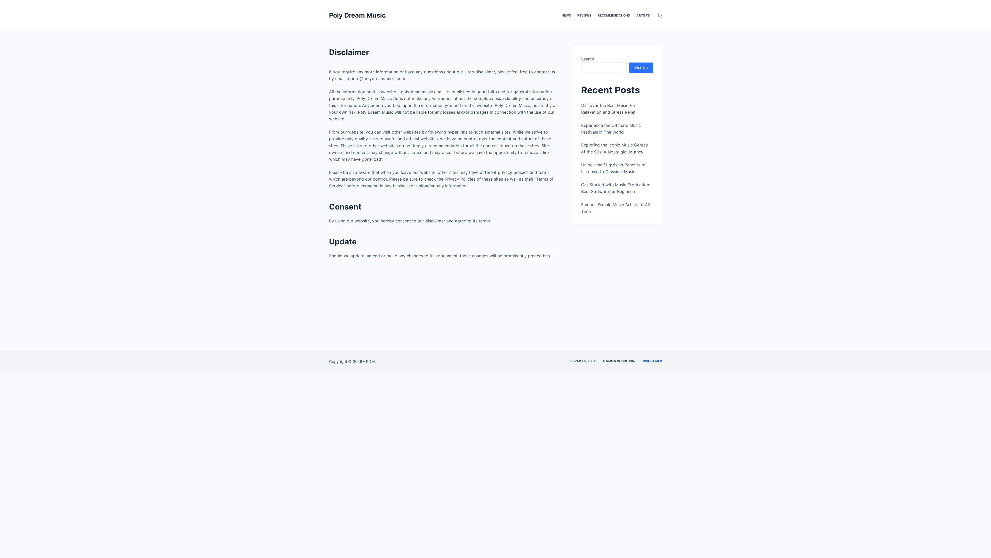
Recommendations (614, 15)
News (566, 15)
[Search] (660, 16)
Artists (643, 15)
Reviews (584, 15)
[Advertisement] (495, 313)
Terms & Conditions (619, 361)
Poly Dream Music (357, 15)
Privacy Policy (583, 361)
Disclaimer (652, 361)
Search (587, 59)
